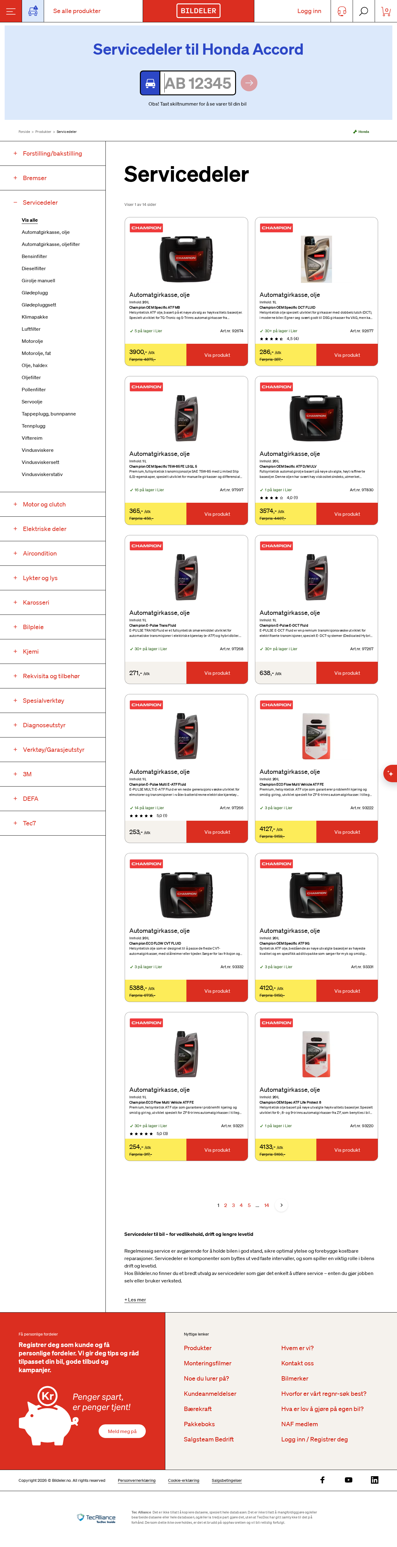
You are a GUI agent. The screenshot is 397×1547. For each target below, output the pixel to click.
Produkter (43, 131)
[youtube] (348, 1480)
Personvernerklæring (137, 1480)
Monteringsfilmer (207, 1363)
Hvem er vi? (297, 1348)
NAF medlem (299, 1424)
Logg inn (309, 11)
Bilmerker (294, 1378)
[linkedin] (374, 1480)
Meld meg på (122, 1431)
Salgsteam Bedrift (209, 1439)
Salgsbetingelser (227, 1480)
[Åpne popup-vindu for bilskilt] (33, 11)
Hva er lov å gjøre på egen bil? (322, 1409)
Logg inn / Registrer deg (314, 1439)
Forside (24, 131)
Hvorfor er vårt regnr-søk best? (323, 1393)
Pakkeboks (199, 1424)
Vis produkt (217, 355)
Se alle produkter (76, 11)
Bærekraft (198, 1409)
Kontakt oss (297, 1363)
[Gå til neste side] (281, 1205)
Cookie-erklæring (183, 1480)
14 (266, 1205)
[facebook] (322, 1480)
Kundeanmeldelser (210, 1393)
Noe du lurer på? (206, 1378)
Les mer (137, 1299)
